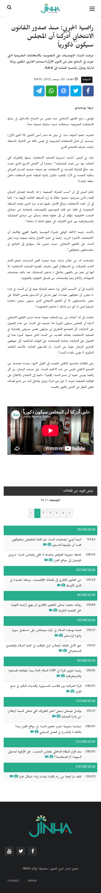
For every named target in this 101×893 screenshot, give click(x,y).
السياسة (87, 80)
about (32, 881)
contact (13, 881)
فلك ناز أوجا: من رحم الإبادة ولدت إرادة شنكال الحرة (50, 777)
